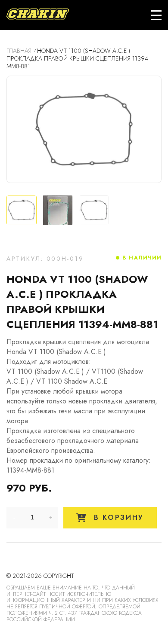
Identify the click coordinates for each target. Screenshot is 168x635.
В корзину (117, 517)
